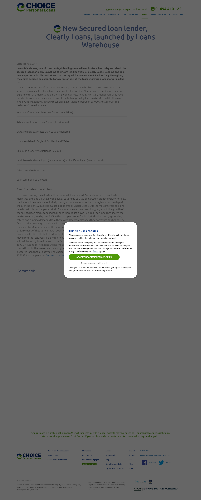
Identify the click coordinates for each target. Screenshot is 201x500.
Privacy (96, 251)
